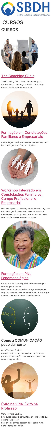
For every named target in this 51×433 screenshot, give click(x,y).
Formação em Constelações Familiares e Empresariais (24, 134)
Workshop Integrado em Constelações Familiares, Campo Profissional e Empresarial (21, 196)
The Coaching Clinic (17, 76)
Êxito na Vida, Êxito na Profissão (19, 406)
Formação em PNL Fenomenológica (16, 276)
